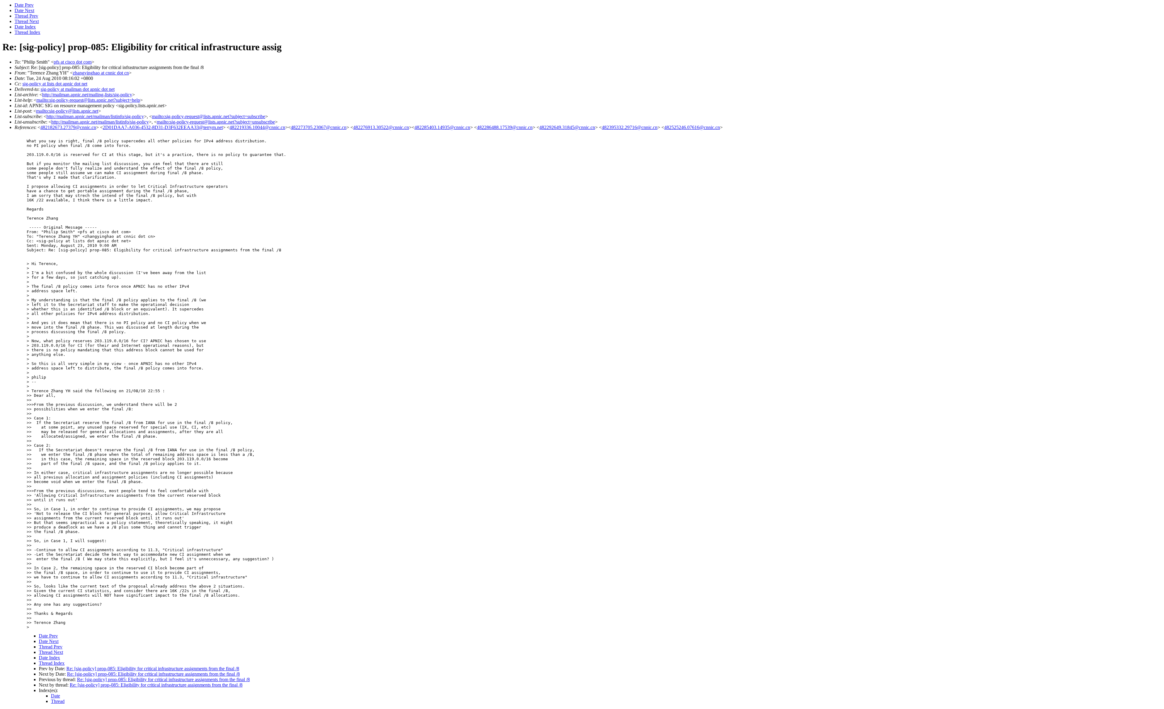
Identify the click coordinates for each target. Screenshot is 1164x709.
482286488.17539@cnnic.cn (505, 127)
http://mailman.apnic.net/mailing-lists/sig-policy (87, 94)
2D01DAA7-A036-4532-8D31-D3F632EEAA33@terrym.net (163, 127)
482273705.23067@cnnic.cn (318, 127)
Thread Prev (26, 15)
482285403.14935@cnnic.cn (442, 127)
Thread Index (27, 32)
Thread (58, 701)
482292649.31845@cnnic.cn (567, 127)
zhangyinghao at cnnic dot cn (101, 72)
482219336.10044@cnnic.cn (257, 127)
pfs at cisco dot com (73, 62)
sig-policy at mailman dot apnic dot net (78, 89)
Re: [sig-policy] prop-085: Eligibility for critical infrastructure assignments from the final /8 (152, 668)
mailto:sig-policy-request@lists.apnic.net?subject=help (88, 100)
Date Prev (24, 5)
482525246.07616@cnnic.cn (692, 127)
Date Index (25, 26)
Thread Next (27, 21)
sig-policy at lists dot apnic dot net (54, 83)
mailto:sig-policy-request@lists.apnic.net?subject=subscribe (208, 116)
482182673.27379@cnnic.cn (68, 127)
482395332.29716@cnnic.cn (629, 127)
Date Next (24, 10)
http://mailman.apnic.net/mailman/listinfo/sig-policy (95, 116)
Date (55, 695)
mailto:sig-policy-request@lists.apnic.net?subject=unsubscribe (216, 121)
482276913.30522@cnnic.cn (381, 127)
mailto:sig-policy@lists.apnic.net (67, 111)
